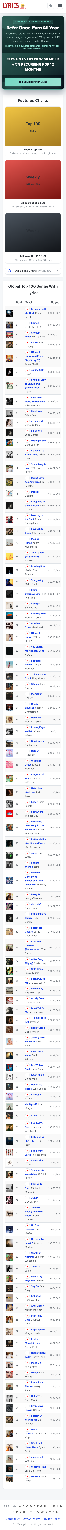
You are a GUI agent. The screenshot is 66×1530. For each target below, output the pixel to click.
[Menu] (60, 5)
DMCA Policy (31, 1518)
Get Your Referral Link (33, 82)
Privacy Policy (51, 1518)
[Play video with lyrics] (27, 309)
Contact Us (13, 1518)
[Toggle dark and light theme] (50, 5)
